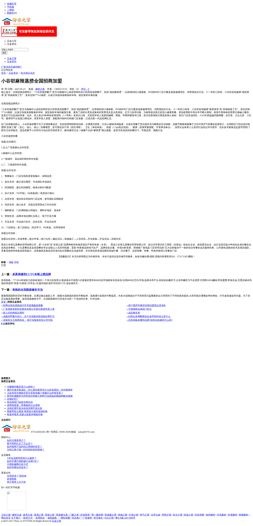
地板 (11, 262)
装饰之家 (49, 515)
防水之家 (177, 515)
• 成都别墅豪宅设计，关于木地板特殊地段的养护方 (28, 316)
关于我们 (15, 518)
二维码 (10, 10)
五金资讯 (11, 44)
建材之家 (40, 89)
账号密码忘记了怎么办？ (20, 443)
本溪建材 (232, 515)
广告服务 (87, 518)
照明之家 (166, 515)
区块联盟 (85, 515)
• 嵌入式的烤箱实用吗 (13, 312)
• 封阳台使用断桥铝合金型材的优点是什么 (148, 316)
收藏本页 (11, 3)
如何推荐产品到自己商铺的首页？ (24, 446)
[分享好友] (7, 70)
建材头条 (17, 515)
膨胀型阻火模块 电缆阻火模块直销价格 (27, 411)
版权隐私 (52, 518)
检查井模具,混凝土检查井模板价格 (25, 414)
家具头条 (28, 515)
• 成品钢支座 (133, 312)
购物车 (10, 13)
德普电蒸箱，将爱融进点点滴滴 (23, 405)
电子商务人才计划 (16, 482)
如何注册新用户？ (16, 440)
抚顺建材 (243, 515)
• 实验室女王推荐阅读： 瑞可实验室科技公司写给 (27, 320)
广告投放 (21, 476)
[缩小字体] (6, 88)
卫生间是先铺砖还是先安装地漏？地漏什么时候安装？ (35, 393)
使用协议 (40, 518)
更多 (4, 302)
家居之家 (38, 515)
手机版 (10, 7)
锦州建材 (210, 515)
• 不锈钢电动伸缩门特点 (139, 309)
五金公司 (11, 41)
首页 (3, 73)
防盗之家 (188, 515)
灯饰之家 (133, 515)
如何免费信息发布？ (17, 467)
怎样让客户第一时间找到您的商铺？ (26, 449)
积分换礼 (98, 518)
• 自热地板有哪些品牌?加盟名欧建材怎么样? (149, 320)
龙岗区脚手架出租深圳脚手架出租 (24, 408)
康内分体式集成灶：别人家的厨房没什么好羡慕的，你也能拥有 (40, 390)
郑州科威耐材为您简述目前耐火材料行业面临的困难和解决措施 (40, 396)
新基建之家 (110, 515)
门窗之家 (74, 515)
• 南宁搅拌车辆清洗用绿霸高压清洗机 (146, 305)
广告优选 (6, 67)
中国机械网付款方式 (17, 464)
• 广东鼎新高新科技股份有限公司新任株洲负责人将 (28, 309)
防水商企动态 (28, 73)
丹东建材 (221, 515)
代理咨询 (11, 476)
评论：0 (85, 89)
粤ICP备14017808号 (125, 518)
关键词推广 (16, 67)
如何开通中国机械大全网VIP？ (23, 461)
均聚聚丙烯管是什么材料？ (21, 386)
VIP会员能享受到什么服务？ (22, 458)
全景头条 (155, 515)
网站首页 (6, 518)
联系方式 (28, 518)
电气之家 (144, 515)
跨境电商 (11, 479)
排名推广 (76, 518)
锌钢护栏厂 (13, 399)
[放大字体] (2, 88)
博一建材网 (97, 515)
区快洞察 (199, 515)
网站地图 (65, 518)
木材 (16, 262)
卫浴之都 (6, 515)
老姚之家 (122, 515)
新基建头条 (62, 515)
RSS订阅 (109, 518)
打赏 (3, 265)
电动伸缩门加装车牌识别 (20, 402)
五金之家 (11, 58)
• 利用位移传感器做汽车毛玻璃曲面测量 (22, 305)
